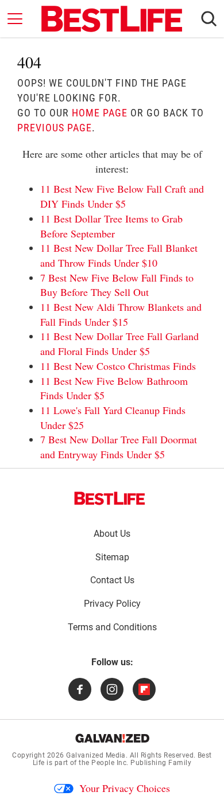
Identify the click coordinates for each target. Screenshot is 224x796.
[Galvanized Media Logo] (112, 738)
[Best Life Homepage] (112, 19)
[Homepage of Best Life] (109, 498)
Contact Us (112, 580)
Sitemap (112, 557)
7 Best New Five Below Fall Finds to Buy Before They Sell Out (117, 285)
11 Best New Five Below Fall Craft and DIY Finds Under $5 (122, 196)
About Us (112, 533)
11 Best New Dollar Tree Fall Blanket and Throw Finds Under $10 (119, 255)
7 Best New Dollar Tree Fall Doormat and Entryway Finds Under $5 (118, 446)
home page (100, 113)
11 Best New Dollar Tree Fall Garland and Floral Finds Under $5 (119, 343)
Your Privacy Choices (124, 788)
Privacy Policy (112, 603)
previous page (54, 128)
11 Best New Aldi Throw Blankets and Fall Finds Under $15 (121, 314)
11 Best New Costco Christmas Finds (118, 366)
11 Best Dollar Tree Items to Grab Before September (111, 226)
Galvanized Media (96, 755)
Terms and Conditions (112, 627)
